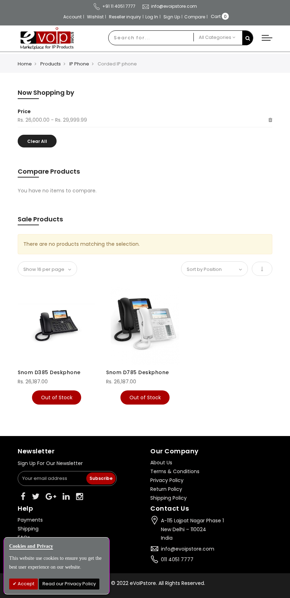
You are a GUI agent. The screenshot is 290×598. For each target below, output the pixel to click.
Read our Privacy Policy (69, 583)
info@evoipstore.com (174, 6)
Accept (25, 583)
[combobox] (151, 38)
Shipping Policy (168, 497)
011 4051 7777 (177, 559)
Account (72, 17)
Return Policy (166, 489)
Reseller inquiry (125, 17)
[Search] (247, 38)
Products (50, 63)
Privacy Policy (167, 480)
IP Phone (79, 63)
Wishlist (95, 17)
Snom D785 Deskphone (137, 372)
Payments (30, 519)
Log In (151, 17)
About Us (161, 462)
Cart (216, 16)
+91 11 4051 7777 (118, 6)
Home (25, 63)
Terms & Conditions (174, 471)
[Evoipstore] (46, 38)
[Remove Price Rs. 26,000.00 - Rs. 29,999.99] (270, 120)
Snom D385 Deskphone (49, 372)
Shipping (28, 528)
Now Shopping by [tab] (46, 92)
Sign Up (171, 17)
